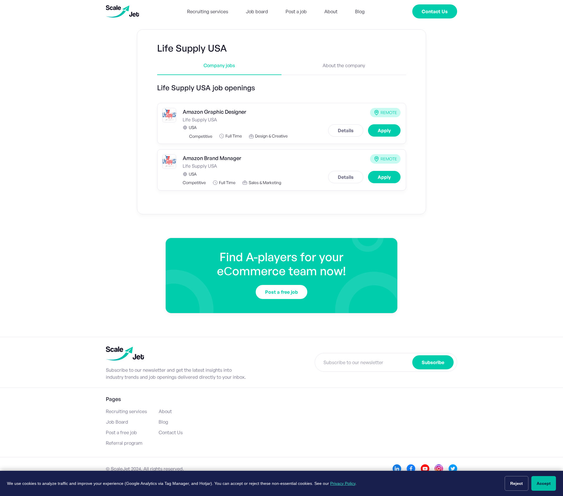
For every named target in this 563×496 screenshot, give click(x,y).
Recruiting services (207, 11)
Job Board (117, 422)
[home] (122, 11)
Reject (516, 483)
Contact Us (435, 11)
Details (346, 130)
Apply (384, 130)
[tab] (219, 69)
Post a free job (281, 292)
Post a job (296, 11)
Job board (257, 11)
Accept (544, 483)
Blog (359, 11)
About (331, 11)
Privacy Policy (342, 483)
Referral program (124, 443)
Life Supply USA (200, 119)
